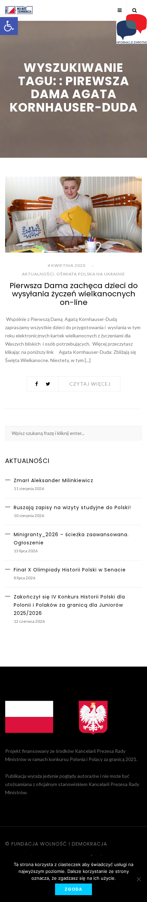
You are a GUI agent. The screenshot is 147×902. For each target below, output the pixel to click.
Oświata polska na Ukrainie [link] (90, 273)
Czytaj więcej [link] (89, 384)
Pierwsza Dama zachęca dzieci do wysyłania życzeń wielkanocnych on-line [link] (74, 293)
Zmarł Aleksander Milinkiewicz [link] (53, 480)
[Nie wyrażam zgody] (138, 879)
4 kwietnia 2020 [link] (66, 265)
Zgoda (73, 889)
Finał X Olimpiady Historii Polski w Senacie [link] (70, 569)
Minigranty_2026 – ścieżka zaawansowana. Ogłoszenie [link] (71, 538)
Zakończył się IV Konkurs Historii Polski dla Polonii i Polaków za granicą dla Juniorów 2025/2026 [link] (69, 605)
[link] (9, 26)
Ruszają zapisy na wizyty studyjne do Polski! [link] (72, 507)
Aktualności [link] (38, 273)
